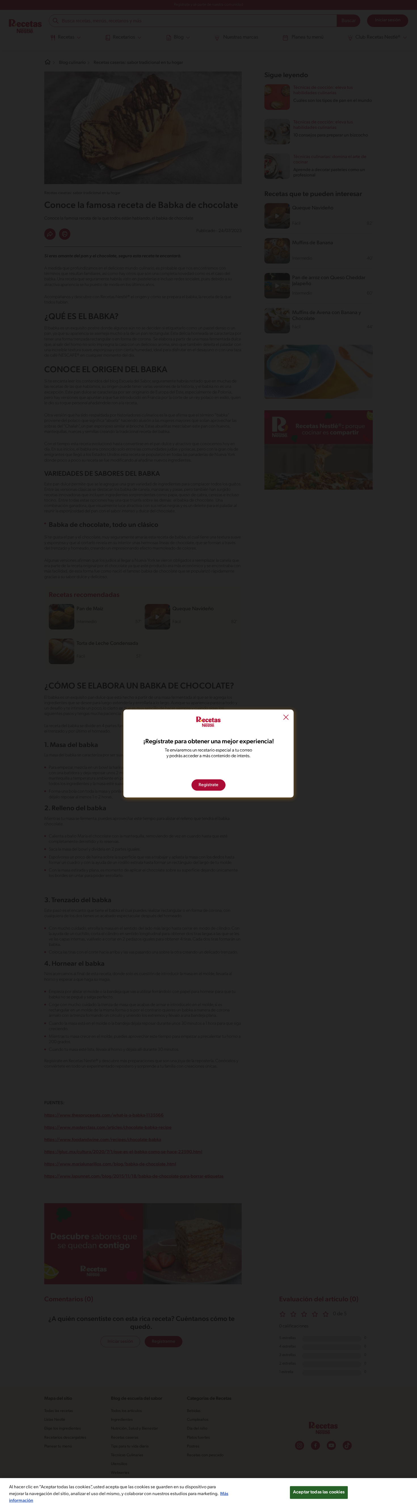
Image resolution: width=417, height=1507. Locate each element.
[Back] (286, 718)
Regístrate (208, 785)
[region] (208, 1492)
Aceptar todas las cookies (319, 1492)
